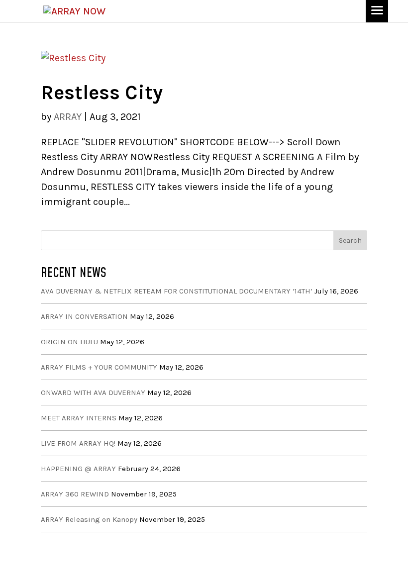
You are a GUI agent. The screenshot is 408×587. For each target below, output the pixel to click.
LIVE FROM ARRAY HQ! (78, 443)
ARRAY (68, 116)
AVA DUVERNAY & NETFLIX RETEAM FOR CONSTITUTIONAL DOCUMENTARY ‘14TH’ (176, 291)
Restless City (102, 92)
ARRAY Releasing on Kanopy (89, 519)
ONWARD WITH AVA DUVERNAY (93, 392)
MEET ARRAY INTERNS (78, 417)
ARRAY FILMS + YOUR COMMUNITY (99, 367)
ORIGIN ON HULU (69, 341)
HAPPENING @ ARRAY (78, 468)
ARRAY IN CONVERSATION (84, 316)
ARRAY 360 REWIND (75, 493)
